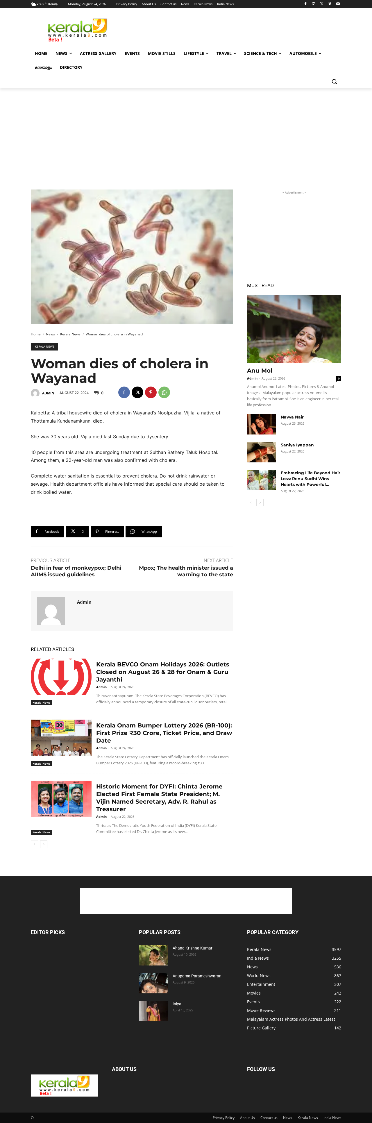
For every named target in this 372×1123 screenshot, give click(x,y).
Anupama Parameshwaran (197, 976)
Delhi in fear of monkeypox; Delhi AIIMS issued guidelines (76, 571)
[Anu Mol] (294, 329)
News (50, 334)
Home (36, 334)
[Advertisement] (229, 29)
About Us (247, 1117)
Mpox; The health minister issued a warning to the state (186, 571)
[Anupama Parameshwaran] (153, 983)
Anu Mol (259, 370)
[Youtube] (338, 4)
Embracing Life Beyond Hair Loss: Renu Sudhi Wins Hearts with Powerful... (310, 478)
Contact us (269, 1117)
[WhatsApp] (164, 392)
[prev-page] (34, 844)
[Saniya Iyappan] (261, 452)
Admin (48, 393)
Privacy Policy (224, 1117)
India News (332, 1117)
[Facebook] (305, 4)
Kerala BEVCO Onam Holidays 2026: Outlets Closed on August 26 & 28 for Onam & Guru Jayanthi (162, 672)
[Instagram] (313, 4)
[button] (334, 81)
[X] (322, 4)
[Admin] (36, 393)
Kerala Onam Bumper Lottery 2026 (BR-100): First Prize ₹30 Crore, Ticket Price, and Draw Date (164, 733)
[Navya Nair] (261, 424)
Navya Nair (292, 417)
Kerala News (70, 334)
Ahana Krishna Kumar (192, 948)
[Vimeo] (329, 4)
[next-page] (43, 844)
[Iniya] (153, 1011)
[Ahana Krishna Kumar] (153, 955)
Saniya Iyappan (297, 445)
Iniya (177, 1004)
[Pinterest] (151, 392)
